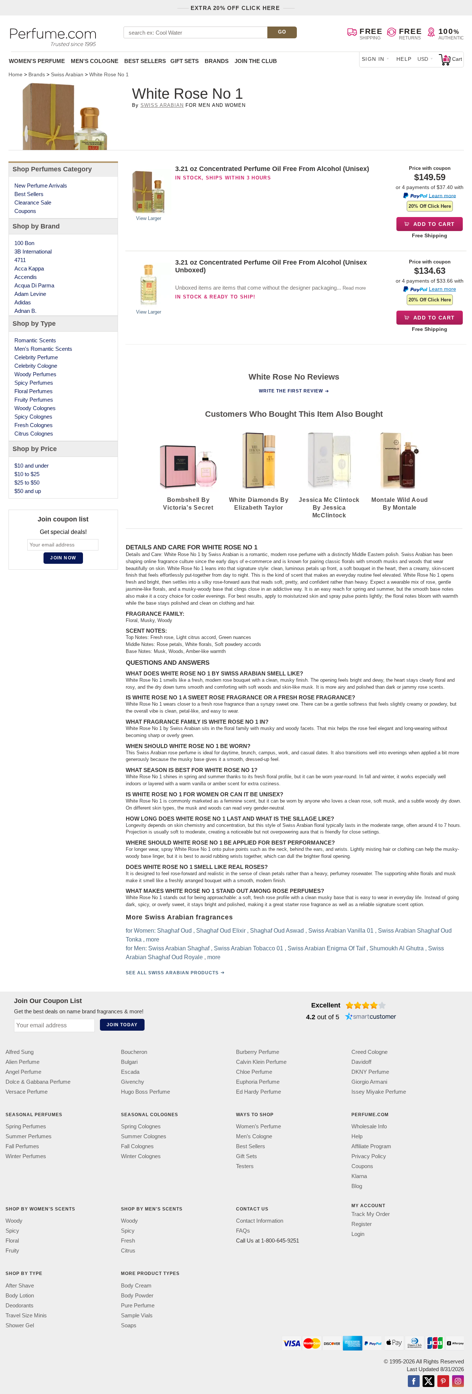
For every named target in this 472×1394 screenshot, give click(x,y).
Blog (356, 1186)
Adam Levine (30, 294)
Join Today (122, 1024)
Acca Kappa (29, 268)
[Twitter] (428, 1381)
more (152, 939)
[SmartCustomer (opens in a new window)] (370, 1017)
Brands (217, 61)
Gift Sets (184, 61)
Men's (94, 61)
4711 (20, 260)
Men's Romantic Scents (43, 349)
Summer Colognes (143, 1136)
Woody (14, 1221)
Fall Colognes (137, 1146)
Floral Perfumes (33, 391)
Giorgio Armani (369, 1082)
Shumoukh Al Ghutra (396, 948)
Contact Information (259, 1221)
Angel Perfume (23, 1072)
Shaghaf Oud (174, 930)
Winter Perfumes (26, 1156)
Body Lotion (20, 1295)
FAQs (243, 1231)
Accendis (25, 277)
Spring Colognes (141, 1127)
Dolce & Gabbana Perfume (38, 1082)
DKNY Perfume (370, 1072)
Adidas (22, 302)
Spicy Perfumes (33, 383)
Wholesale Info (369, 1127)
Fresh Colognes (33, 425)
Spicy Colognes (33, 416)
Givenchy (132, 1082)
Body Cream (136, 1285)
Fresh (128, 1241)
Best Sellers (145, 61)
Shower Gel (20, 1325)
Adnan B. (25, 311)
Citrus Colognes (33, 433)
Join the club (256, 61)
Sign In (373, 59)
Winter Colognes (141, 1156)
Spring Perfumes (26, 1127)
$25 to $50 (26, 482)
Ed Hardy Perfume (258, 1092)
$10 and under (31, 465)
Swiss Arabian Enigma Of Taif (326, 948)
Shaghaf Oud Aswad (276, 930)
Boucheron (134, 1052)
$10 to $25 (26, 474)
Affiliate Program (371, 1146)
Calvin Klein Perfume (261, 1062)
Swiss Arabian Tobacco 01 (248, 948)
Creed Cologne (369, 1052)
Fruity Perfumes (33, 399)
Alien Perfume (22, 1062)
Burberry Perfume (257, 1052)
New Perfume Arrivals (40, 185)
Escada (130, 1072)
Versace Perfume (27, 1092)
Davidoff (361, 1062)
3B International (33, 251)
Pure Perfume (138, 1305)
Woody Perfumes (35, 374)
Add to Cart (433, 224)
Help (404, 59)
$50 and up (27, 491)
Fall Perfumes (22, 1146)
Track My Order (370, 1214)
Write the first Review (291, 391)
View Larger (148, 218)
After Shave (20, 1285)
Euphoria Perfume (258, 1082)
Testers (245, 1166)
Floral (12, 1241)
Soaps (128, 1325)
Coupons (25, 211)
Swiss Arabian (162, 105)
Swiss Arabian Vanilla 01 (340, 930)
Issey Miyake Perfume (378, 1092)
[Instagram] (458, 1381)
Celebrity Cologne (35, 366)
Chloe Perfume (254, 1072)
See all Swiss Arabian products (171, 972)
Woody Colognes (35, 408)
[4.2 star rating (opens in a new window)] (366, 1005)
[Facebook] (414, 1381)
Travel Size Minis (26, 1315)
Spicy (12, 1231)
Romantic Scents (35, 340)
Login (357, 1234)
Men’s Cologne (254, 1136)
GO (282, 32)
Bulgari (129, 1062)
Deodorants (20, 1305)
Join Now (63, 557)
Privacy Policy (368, 1156)
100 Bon (24, 243)
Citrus (128, 1251)
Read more (354, 288)
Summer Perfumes (29, 1136)
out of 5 (322, 1017)
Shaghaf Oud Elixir (220, 930)
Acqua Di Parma (34, 285)
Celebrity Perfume (36, 357)
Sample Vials (137, 1315)
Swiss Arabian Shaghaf (178, 948)
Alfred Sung (20, 1052)
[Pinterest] (443, 1381)
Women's (37, 61)
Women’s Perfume (258, 1127)
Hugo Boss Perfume (145, 1092)
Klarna (359, 1176)
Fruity (12, 1251)
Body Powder (137, 1295)
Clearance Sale (32, 202)
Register (361, 1224)
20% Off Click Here (430, 206)
